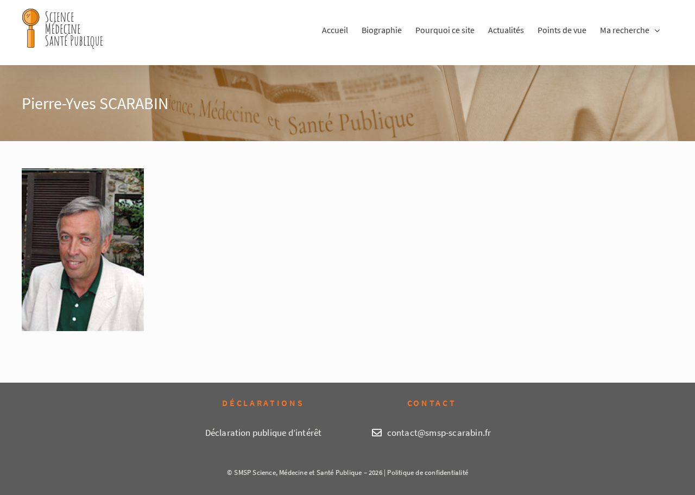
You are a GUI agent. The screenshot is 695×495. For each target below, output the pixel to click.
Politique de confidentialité (427, 472)
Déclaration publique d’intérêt (263, 433)
